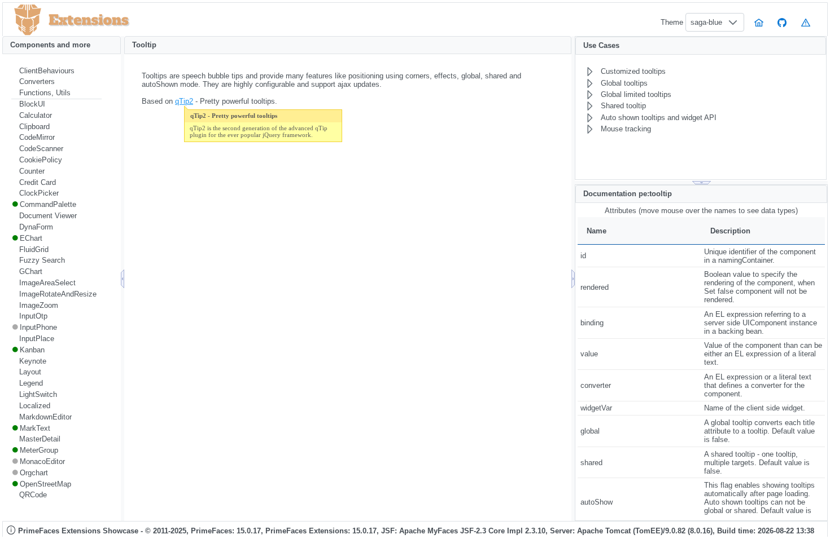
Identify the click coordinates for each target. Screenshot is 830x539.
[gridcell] (639, 255)
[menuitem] (56, 71)
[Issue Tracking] (805, 22)
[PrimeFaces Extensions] (28, 20)
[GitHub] (782, 22)
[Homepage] (759, 22)
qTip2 (184, 101)
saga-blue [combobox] (706, 22)
